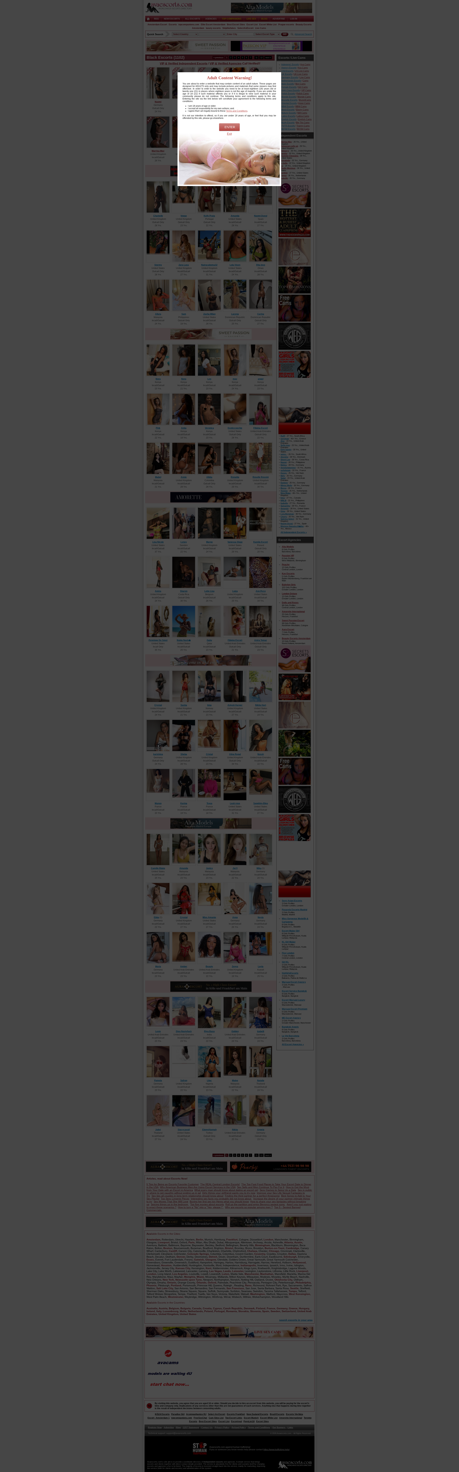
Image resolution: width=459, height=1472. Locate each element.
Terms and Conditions (236, 111)
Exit (229, 133)
